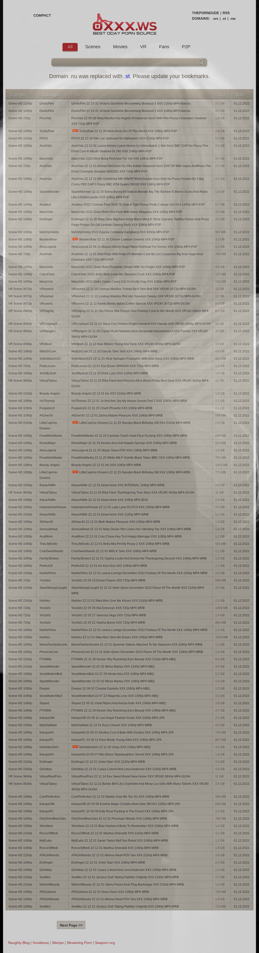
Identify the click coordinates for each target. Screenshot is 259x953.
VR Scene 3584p (20, 324)
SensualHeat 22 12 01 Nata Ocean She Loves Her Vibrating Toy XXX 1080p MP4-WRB (131, 529)
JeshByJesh (47, 373)
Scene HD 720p (19, 118)
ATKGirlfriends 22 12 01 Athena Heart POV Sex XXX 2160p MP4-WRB (119, 855)
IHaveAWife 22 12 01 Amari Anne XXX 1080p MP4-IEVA (109, 500)
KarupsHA (46, 732)
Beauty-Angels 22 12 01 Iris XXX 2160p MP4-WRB (106, 393)
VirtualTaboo (48, 380)
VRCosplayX (48, 324)
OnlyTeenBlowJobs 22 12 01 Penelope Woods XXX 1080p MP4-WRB (119, 818)
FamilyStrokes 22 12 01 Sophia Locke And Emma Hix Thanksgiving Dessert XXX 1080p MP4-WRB (139, 558)
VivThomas (47, 401)
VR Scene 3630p (20, 380)
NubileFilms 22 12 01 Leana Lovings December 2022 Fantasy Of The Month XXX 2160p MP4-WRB (139, 573)
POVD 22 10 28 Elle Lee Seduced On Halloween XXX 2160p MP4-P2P (120, 138)
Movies (120, 46)
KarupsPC (46, 740)
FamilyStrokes (49, 558)
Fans (164, 46)
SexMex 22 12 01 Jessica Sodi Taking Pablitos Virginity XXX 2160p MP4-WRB (125, 877)
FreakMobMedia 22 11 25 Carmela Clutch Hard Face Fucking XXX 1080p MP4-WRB (129, 435)
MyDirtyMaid (48, 725)
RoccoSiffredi (48, 833)
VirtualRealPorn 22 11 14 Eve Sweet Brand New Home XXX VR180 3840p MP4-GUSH (130, 776)
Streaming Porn (79, 943)
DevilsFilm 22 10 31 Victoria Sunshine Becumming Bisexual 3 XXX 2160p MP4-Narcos (130, 103)
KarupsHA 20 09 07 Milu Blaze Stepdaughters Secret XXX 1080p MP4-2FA (122, 754)
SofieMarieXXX (49, 358)
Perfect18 (46, 566)
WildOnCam (47, 351)
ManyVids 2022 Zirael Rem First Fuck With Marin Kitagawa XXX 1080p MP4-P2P (126, 212)
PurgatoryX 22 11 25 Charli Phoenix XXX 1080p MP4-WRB (111, 408)
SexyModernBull (50, 674)
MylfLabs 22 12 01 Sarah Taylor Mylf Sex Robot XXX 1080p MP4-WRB (119, 840)
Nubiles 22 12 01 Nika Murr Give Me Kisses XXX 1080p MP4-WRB (117, 637)
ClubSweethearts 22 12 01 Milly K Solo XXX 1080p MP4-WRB (114, 551)
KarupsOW (46, 718)
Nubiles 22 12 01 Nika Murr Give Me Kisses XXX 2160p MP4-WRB (117, 600)
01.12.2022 (241, 103)
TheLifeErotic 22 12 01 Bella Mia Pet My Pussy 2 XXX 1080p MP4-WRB (120, 544)
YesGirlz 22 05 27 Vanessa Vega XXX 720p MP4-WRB (108, 615)
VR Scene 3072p (20, 289)
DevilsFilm (46, 103)
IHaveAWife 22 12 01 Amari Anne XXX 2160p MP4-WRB (109, 514)
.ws (215, 18)
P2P (186, 46)
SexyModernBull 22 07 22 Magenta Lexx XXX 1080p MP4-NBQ (114, 696)
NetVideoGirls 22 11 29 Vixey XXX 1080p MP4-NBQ (114, 747)
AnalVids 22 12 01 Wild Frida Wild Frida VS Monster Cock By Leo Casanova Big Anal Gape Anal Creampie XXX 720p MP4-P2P (137, 256)
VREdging (46, 311)
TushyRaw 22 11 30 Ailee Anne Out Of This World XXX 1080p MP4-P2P (128, 131)
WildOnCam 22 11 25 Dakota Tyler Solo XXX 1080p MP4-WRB (114, 351)
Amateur (45, 204)
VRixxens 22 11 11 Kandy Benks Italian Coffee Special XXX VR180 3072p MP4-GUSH (130, 303)
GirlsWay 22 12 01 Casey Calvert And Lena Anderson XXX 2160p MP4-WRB (123, 769)
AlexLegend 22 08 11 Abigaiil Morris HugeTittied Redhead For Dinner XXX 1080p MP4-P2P (134, 247)
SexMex (45, 877)
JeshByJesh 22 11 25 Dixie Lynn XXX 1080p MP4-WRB (109, 373)
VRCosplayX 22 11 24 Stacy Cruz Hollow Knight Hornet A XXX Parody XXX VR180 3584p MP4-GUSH (141, 324)
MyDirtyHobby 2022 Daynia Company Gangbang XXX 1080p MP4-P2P (120, 232)
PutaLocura (47, 366)
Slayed (44, 703)
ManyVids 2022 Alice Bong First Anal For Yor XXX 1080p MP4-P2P (117, 158)
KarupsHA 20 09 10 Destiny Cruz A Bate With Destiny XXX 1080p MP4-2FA (122, 732)
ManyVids (46, 158)
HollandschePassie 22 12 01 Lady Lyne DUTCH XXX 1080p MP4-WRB (120, 507)
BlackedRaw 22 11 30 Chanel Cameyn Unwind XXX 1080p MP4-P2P (126, 239)
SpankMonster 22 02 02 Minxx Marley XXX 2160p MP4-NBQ (112, 666)
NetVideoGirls (49, 747)
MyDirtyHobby (49, 232)
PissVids (45, 118)
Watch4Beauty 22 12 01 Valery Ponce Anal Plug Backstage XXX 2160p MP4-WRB (127, 884)
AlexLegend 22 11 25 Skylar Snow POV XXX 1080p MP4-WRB (114, 450)
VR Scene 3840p (20, 331)
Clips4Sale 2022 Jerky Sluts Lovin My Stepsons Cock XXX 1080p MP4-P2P (123, 274)
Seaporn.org (105, 943)
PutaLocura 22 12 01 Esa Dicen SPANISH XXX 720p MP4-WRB (115, 366)
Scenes (92, 46)
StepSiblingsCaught (53, 588)
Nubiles (44, 600)
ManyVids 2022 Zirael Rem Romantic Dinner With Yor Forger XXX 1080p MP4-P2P (128, 267)
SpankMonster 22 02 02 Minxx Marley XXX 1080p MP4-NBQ (112, 681)
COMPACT (42, 15)
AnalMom (46, 536)
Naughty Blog (19, 943)
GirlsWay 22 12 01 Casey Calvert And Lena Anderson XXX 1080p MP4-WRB (123, 870)
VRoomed (46, 289)
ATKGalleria (47, 892)
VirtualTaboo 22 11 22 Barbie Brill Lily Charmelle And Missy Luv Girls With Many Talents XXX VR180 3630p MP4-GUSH (140, 786)
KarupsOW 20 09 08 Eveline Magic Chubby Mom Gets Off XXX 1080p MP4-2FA (125, 804)
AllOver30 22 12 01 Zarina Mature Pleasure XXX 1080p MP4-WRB (117, 415)
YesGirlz (45, 580)
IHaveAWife (47, 485)
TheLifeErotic (48, 544)
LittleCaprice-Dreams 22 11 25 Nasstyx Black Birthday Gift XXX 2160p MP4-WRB (134, 423)
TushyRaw (46, 131)
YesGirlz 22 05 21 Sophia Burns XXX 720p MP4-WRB (108, 622)
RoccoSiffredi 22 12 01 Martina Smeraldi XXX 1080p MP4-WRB (115, 848)
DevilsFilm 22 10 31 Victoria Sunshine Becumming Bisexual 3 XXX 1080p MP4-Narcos (130, 111)
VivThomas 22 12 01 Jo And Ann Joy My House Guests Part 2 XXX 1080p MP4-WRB (129, 401)
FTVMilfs (45, 659)
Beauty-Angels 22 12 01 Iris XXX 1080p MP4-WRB (106, 465)
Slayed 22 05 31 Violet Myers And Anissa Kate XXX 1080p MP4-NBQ (118, 703)
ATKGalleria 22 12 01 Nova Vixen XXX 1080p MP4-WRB (110, 892)
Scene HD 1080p (20, 111)
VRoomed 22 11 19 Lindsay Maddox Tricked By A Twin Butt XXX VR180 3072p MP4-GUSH (133, 289)
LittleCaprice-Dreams (48, 425)
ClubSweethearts (51, 551)
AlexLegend (47, 247)
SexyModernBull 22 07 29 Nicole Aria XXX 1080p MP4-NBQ (112, 674)
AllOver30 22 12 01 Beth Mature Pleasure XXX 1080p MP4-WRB (115, 522)
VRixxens (46, 303)
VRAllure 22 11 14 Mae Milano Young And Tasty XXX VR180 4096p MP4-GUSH (126, 344)
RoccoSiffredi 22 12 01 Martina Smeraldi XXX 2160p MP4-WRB (115, 833)
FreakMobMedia (50, 435)
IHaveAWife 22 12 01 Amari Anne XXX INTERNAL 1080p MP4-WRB (117, 485)
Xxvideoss (41, 943)
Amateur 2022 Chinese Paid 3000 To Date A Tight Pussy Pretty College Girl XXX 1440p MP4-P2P (138, 204)
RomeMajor (47, 443)
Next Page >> (71, 925)
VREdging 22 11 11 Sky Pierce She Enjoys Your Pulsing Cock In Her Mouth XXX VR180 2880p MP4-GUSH (140, 313)
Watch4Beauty (49, 884)
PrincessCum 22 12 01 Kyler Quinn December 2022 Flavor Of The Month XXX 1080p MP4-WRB (137, 652)
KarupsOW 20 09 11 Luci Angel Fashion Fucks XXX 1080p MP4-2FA (118, 718)
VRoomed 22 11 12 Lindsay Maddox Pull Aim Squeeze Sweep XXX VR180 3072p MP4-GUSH (136, 296)
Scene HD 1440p (20, 204)
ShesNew (46, 826)
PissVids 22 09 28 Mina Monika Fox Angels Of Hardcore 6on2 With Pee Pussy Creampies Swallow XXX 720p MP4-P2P (138, 121)
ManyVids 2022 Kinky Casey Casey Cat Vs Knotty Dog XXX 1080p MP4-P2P (124, 281)
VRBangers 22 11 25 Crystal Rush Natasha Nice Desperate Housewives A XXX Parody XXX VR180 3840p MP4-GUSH (139, 333)
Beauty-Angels (49, 393)
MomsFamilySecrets (53, 644)
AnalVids (45, 146)
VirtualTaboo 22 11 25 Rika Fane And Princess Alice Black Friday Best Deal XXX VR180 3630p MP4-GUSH (140, 383)
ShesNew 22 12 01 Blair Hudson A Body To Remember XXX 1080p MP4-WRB (124, 826)
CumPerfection (49, 796)
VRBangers (47, 331)
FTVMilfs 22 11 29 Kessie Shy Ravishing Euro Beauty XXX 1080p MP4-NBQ (123, 710)
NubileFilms (47, 573)
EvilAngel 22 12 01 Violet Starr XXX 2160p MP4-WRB (108, 762)
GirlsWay (45, 769)
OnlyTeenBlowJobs (52, 818)
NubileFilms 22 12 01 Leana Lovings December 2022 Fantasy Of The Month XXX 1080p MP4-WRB (139, 630)
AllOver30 (46, 415)
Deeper (44, 688)
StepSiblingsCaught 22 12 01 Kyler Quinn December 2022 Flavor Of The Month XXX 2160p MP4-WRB (138, 590)
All (70, 46)
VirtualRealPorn (50, 776)
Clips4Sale (47, 274)
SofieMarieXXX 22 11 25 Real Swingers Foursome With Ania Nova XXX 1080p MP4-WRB (132, 358)
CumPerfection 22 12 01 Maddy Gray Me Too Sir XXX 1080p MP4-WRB (120, 796)
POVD (43, 138)
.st (224, 18)
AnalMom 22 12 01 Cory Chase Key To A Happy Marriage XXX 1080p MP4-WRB (126, 536)
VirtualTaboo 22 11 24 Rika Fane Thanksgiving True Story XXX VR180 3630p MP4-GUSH (132, 492)
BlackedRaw (48, 239)
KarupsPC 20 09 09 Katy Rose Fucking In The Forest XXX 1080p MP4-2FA (122, 811)
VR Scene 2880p (20, 311)
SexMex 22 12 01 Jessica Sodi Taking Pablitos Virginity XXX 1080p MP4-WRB (125, 906)
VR (143, 46)
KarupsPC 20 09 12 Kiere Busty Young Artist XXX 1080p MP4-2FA (116, 740)
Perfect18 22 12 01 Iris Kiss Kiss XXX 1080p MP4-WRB (109, 566)
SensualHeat (48, 529)
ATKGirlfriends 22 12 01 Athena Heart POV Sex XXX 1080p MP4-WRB (119, 899)
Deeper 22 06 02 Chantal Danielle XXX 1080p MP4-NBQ (110, 688)
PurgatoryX (47, 408)
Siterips (58, 943)
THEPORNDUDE (205, 13)
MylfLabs (45, 840)
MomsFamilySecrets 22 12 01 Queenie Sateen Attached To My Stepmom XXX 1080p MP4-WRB (136, 644)
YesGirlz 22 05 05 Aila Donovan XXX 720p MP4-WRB (108, 608)
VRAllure (45, 344)
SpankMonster (49, 191)
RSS (226, 13)
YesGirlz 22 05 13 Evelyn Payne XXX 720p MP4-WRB (108, 580)
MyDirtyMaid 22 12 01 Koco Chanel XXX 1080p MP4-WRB (111, 725)
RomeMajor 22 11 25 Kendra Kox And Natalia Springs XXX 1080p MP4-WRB (124, 443)
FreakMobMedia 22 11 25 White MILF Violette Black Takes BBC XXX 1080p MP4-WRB (130, 457)
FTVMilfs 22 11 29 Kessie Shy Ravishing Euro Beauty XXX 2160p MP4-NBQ (123, 659)
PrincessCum (48, 652)
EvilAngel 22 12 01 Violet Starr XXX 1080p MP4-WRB (108, 862)
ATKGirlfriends (49, 855)
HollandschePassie (52, 507)
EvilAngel (46, 219)
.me (233, 18)
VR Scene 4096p (20, 344)
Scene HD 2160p (20, 103)
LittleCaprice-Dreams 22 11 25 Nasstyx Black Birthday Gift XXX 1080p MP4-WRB (134, 472)
